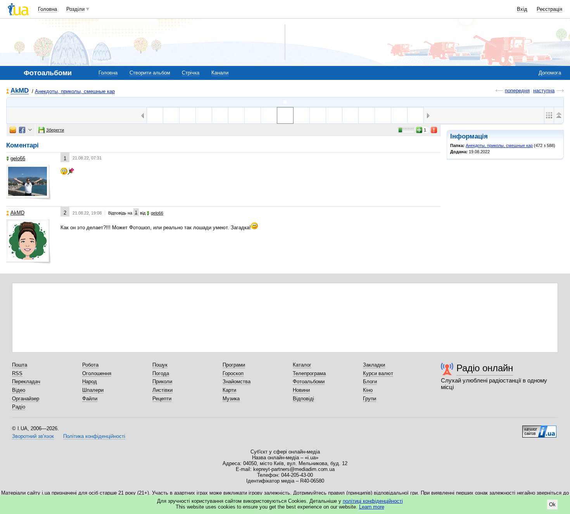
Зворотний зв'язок (33, 436)
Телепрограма (309, 373)
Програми (234, 365)
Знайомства (236, 381)
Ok (552, 504)
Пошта (19, 365)
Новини (301, 390)
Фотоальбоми (309, 381)
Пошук (160, 365)
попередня (517, 90)
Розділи (75, 9)
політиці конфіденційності (373, 501)
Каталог (302, 365)
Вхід (522, 9)
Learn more (371, 507)
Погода (160, 373)
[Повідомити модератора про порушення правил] (434, 130)
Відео (18, 390)
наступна (543, 90)
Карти (229, 390)
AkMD (19, 91)
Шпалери (93, 390)
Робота (90, 365)
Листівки (162, 390)
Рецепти (161, 399)
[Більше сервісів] (30, 130)
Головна (47, 9)
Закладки (374, 365)
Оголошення (96, 373)
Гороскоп (233, 373)
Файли (89, 399)
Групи (369, 399)
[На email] (13, 130)
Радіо (18, 407)
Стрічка (190, 73)
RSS (17, 373)
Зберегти (55, 130)
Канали (219, 73)
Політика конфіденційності (94, 436)
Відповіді (303, 399)
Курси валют (378, 373)
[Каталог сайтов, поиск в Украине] (539, 429)
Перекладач (26, 381)
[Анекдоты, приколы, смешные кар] (285, 102)
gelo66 (17, 158)
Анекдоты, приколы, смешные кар (75, 91)
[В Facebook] (22, 130)
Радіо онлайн (484, 368)
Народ (89, 381)
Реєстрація (549, 9)
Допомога (550, 73)
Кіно (368, 390)
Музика (231, 399)
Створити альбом (150, 73)
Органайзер (25, 399)
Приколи (162, 381)
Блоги (370, 381)
